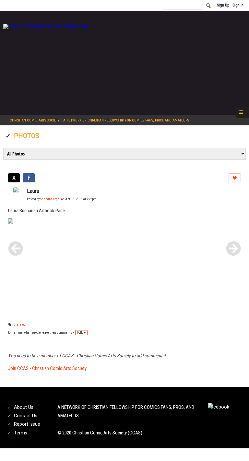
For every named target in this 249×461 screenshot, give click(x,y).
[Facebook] (29, 177)
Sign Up (223, 5)
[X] (14, 177)
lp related (19, 324)
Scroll (232, 445)
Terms (20, 432)
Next (233, 248)
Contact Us (25, 415)
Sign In (237, 5)
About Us (23, 407)
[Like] (235, 177)
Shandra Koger (50, 199)
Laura (33, 191)
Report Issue (27, 424)
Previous (15, 248)
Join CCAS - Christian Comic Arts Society (47, 368)
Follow (81, 332)
